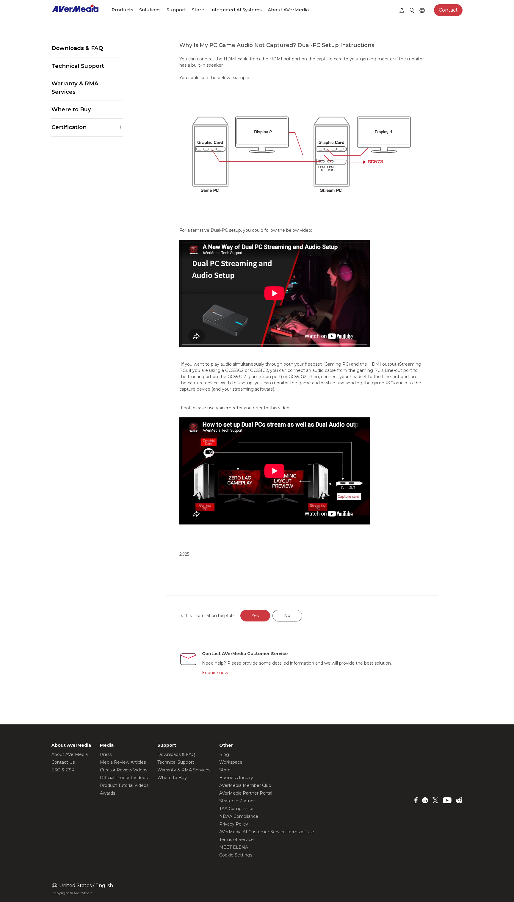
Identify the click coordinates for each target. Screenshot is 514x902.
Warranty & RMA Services (74, 87)
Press (106, 754)
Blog (224, 754)
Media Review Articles (123, 762)
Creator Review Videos (123, 770)
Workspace (230, 762)
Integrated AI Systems (236, 9)
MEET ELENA (233, 847)
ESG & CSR (63, 770)
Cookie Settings (235, 855)
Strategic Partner (237, 801)
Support (176, 9)
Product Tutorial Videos (124, 785)
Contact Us (63, 762)
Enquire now (215, 672)
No (287, 615)
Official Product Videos (124, 777)
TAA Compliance (236, 808)
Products (122, 9)
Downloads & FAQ (77, 48)
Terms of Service (236, 839)
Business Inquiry (236, 777)
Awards (107, 793)
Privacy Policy (233, 824)
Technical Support (77, 65)
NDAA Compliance (238, 816)
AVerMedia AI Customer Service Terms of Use (266, 831)
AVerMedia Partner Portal (245, 793)
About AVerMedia (288, 9)
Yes (255, 615)
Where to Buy (71, 109)
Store (198, 9)
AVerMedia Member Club (245, 785)
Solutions (150, 9)
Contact (448, 10)
